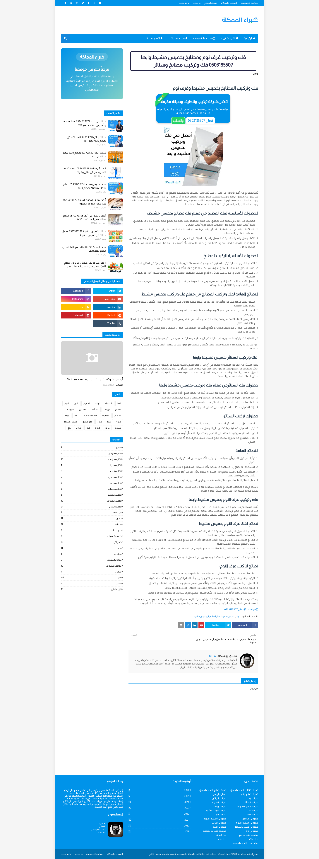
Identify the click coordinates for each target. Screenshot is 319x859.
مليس (91, 571)
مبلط (91, 548)
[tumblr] (66, 3)
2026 (158, 790)
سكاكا (118, 428)
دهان (91, 518)
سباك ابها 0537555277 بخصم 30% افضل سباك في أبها (84, 154)
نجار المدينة (221, 835)
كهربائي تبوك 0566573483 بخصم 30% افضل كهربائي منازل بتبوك (85, 170)
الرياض (107, 409)
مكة (88, 428)
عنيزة (97, 428)
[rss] (76, 307)
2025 (158, 796)
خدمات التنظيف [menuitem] (203, 38)
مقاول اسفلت (91, 559)
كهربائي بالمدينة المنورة (215, 818)
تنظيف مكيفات (91, 500)
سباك (91, 524)
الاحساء (108, 403)
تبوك (67, 415)
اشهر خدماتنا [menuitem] (153, 38)
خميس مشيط (227, 616)
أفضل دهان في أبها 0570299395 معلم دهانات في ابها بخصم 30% (84, 217)
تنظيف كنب (91, 471)
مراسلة (252, 609)
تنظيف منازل (91, 506)
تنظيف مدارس (91, 483)
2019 (158, 831)
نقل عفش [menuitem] (229, 38)
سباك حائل (252, 810)
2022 (158, 813)
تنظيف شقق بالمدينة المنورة (212, 790)
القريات (70, 409)
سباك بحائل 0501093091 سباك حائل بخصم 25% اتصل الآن (86, 139)
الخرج (66, 403)
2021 (158, 819)
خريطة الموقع (210, 3)
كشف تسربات (91, 536)
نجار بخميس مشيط (202, 616)
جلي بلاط (91, 512)
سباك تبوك (220, 806)
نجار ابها (216, 616)
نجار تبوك (253, 839)
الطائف (95, 409)
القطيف (105, 415)
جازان (118, 421)
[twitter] (83, 3)
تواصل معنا (184, 3)
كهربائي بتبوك (219, 822)
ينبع (69, 428)
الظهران (83, 409)
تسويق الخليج (155, 854)
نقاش (91, 583)
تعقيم (91, 447)
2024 (158, 802)
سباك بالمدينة (219, 802)
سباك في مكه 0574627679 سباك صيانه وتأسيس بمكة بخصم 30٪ (84, 123)
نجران (78, 428)
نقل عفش (91, 589)
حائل (99, 421)
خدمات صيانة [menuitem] (178, 38)
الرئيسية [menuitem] (248, 38)
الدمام (118, 409)
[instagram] (77, 3)
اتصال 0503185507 (200, 120)
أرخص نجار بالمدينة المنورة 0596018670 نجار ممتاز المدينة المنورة (84, 201)
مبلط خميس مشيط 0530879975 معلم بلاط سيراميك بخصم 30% (84, 186)
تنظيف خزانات (91, 459)
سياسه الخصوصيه (94, 854)
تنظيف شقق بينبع (249, 794)
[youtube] (100, 3)
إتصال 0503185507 (234, 609)
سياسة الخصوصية (249, 3)
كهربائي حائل (251, 830)
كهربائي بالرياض (250, 818)
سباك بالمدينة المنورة (247, 806)
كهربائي (91, 542)
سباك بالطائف (251, 802)
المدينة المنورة (90, 415)
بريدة (76, 415)
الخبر (76, 403)
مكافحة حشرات (91, 565)
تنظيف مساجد (91, 489)
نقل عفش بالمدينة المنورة (245, 843)
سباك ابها (253, 798)
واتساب (178, 120)
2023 (158, 808)
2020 (158, 825)
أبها (237, 616)
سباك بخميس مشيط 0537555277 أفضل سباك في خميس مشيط (84, 233)
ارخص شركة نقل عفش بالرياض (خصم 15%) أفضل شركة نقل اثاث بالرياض (85, 264)
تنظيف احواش (91, 453)
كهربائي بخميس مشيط (246, 826)
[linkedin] (94, 3)
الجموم (86, 403)
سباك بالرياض (219, 798)
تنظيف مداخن (91, 477)
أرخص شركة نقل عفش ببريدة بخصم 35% (95, 379)
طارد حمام (91, 530)
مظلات (91, 554)
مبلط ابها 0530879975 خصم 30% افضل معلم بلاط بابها (84, 249)
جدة (109, 421)
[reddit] (108, 315)
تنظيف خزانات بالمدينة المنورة (244, 790)
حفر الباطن (87, 421)
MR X (255, 74)
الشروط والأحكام (229, 3)
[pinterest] (71, 3)
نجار (91, 577)
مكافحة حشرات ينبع (248, 835)
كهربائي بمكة (219, 826)
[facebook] (88, 3)
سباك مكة (252, 814)
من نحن (196, 3)
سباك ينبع (221, 814)
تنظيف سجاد (91, 465)
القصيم (117, 415)
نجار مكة (222, 839)
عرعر (107, 428)
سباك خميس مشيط (215, 810)
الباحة (97, 403)
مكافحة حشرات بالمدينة (214, 830)
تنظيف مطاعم (91, 494)
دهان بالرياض (219, 794)
